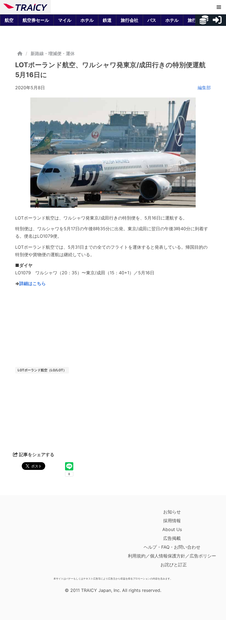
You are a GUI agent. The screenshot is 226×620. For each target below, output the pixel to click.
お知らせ (172, 512)
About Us (172, 529)
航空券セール (36, 20)
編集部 (204, 87)
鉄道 (107, 20)
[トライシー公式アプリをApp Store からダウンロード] (35, 540)
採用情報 (172, 520)
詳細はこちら (32, 283)
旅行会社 (129, 20)
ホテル (87, 20)
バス (151, 20)
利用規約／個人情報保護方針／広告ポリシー (172, 556)
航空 (9, 20)
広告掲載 (172, 538)
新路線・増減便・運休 (53, 53)
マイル (64, 20)
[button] (219, 7)
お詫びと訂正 (173, 564)
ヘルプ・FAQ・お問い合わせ (172, 547)
